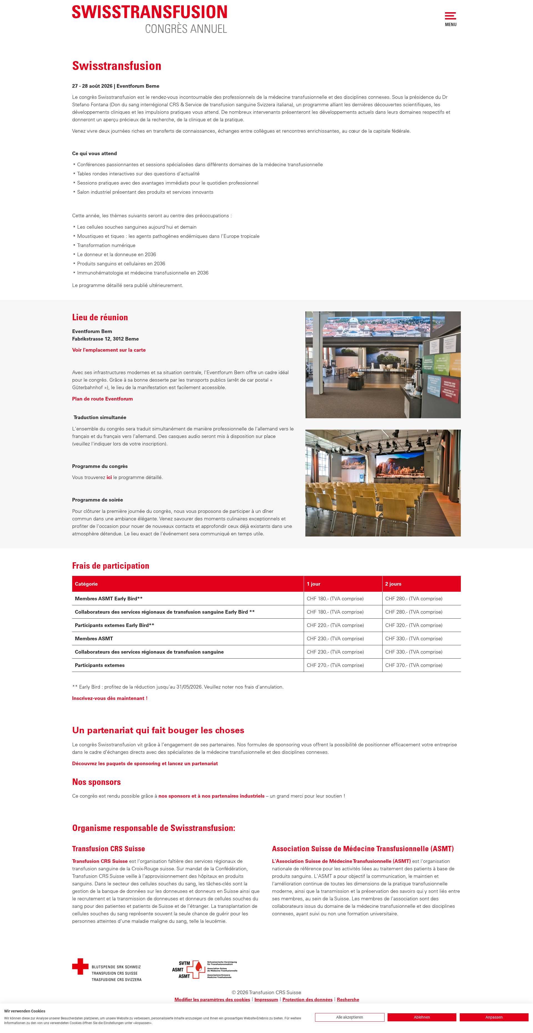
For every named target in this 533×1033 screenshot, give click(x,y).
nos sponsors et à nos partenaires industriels (212, 796)
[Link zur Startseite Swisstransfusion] (150, 18)
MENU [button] (451, 24)
